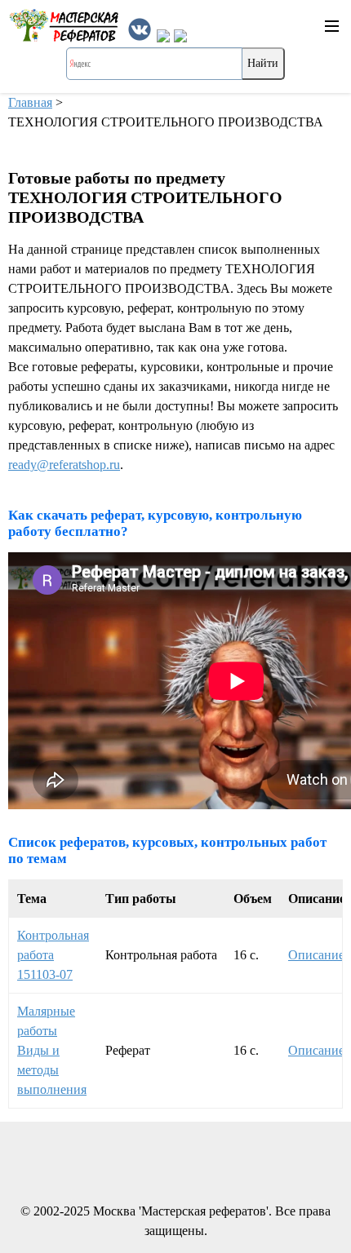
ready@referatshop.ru (64, 465)
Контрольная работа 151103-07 (53, 954)
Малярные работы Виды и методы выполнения (52, 1050)
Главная (30, 102)
